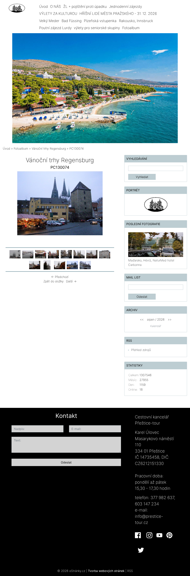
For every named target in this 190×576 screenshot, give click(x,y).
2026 (161, 319)
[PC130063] (59, 265)
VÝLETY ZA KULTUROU (58, 13)
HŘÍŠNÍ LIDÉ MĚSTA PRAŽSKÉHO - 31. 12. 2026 (118, 13)
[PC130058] (79, 254)
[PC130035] (28, 254)
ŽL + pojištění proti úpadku (85, 6)
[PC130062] (47, 265)
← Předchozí (59, 277)
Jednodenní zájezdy (125, 6)
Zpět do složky (53, 281)
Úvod (43, 6)
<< (142, 319)
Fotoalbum (131, 28)
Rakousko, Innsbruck (136, 21)
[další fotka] (111, 204)
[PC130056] (53, 254)
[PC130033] (15, 254)
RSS (130, 571)
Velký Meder (49, 21)
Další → (71, 281)
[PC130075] (85, 265)
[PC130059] (92, 254)
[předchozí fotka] (9, 204)
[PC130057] (66, 254)
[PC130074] (72, 265)
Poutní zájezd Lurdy (55, 28)
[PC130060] (105, 254)
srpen (150, 319)
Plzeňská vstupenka (100, 21)
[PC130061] (35, 265)
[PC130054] (41, 254)
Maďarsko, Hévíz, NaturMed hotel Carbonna (151, 262)
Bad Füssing (71, 21)
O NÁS (55, 6)
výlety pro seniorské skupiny (97, 28)
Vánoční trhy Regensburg (49, 148)
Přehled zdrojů (141, 350)
